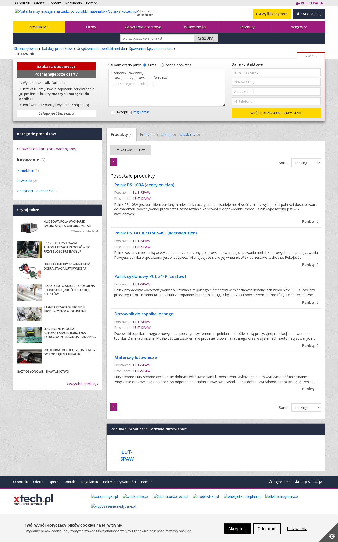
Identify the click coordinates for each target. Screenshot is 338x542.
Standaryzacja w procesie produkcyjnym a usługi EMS (65, 309)
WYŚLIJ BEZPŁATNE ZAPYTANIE (276, 113)
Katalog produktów (57, 48)
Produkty (38, 27)
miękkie (26, 170)
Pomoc (146, 481)
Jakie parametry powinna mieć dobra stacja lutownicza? (67, 266)
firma (152, 65)
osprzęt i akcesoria (36, 190)
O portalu (20, 481)
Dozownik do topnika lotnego (144, 314)
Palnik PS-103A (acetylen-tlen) (144, 185)
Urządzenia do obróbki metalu (101, 48)
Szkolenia (189, 134)
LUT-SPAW (141, 192)
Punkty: (310, 221)
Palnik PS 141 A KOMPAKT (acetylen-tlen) (155, 233)
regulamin (141, 112)
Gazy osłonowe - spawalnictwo (43, 371)
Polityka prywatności (119, 481)
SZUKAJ (207, 38)
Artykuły (247, 27)
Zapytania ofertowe (143, 27)
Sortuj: (284, 162)
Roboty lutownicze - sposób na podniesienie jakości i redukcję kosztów (69, 290)
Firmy (91, 27)
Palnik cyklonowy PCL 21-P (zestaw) (150, 276)
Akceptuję (133, 112)
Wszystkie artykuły (81, 383)
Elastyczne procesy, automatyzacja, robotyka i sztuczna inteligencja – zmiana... (70, 333)
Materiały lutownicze (135, 357)
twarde (25, 180)
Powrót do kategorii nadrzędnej (47, 148)
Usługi (168, 134)
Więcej (297, 27)
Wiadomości (195, 27)
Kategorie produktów (36, 133)
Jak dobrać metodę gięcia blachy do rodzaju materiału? (69, 352)
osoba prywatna (179, 65)
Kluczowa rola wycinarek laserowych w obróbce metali (67, 223)
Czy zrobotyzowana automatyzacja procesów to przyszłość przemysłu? (67, 247)
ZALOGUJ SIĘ (310, 13)
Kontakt (70, 481)
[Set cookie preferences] (328, 532)
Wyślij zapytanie (274, 13)
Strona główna (26, 48)
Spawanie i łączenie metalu (150, 48)
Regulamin (89, 481)
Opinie (53, 481)
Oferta (38, 481)
